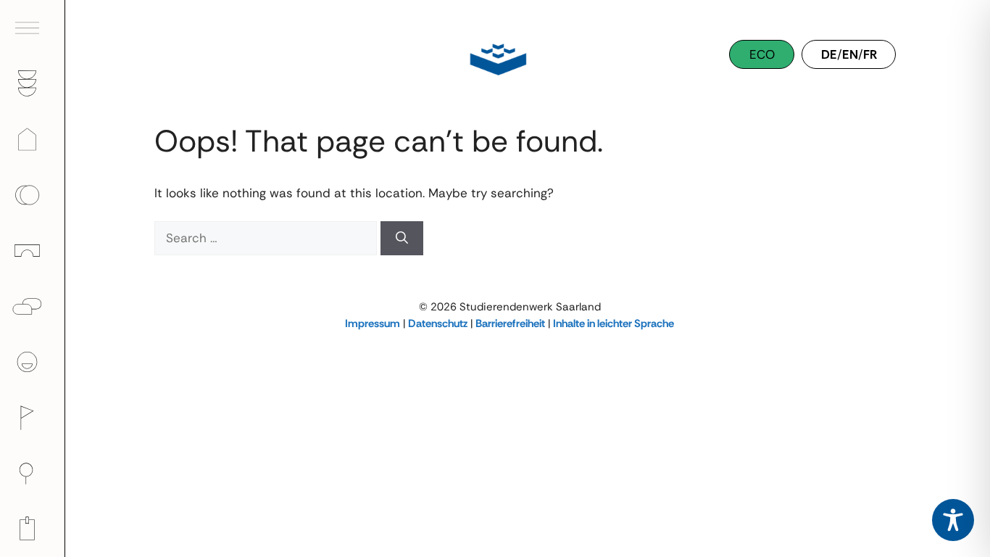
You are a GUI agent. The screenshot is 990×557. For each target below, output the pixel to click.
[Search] (401, 238)
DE (829, 54)
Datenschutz (437, 323)
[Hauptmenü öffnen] (32, 28)
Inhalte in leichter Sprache (613, 323)
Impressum (372, 323)
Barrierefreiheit (510, 323)
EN (850, 54)
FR (870, 54)
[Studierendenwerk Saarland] (495, 58)
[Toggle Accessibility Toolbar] (953, 520)
